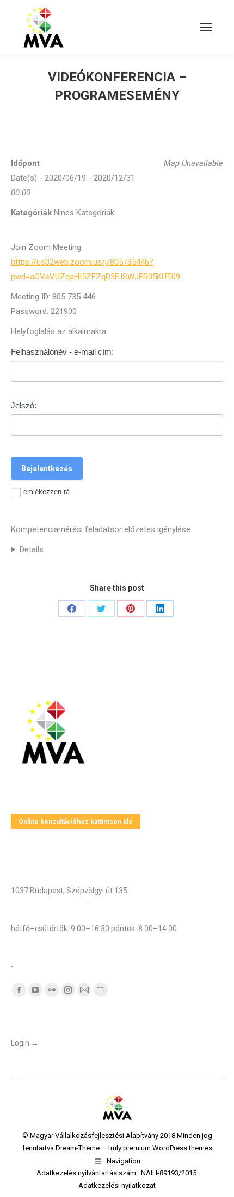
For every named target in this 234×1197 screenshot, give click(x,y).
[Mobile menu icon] (206, 27)
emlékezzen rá (46, 492)
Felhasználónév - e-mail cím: (62, 351)
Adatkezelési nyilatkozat (117, 1185)
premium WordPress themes (167, 1148)
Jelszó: (23, 405)
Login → (25, 1043)
